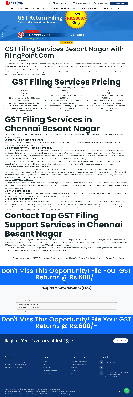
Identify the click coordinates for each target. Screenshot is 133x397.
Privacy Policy (47, 367)
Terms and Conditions (50, 371)
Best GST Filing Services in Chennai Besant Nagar (37, 64)
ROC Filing (74, 367)
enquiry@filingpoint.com (84, 3)
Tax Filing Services (85, 8)
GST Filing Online (66, 42)
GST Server (17, 137)
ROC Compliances (52, 8)
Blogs (73, 374)
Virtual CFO (39, 8)
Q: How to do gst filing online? (24, 301)
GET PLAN (24, 113)
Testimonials (108, 8)
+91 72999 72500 (102, 3)
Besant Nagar (71, 128)
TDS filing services (87, 248)
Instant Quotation (118, 3)
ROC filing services (102, 248)
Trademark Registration (79, 364)
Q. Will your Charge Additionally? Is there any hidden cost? (31, 311)
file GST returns (107, 193)
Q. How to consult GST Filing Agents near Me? (28, 304)
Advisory (74, 8)
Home (11, 8)
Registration (29, 8)
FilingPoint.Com (15, 389)
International (65, 8)
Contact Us (119, 8)
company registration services (40, 248)
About (45, 361)
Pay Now (66, 283)
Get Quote (119, 341)
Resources (97, 8)
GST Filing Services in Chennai (38, 134)
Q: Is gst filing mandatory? (24, 297)
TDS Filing (74, 371)
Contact (45, 364)
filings (44, 66)
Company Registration (79, 361)
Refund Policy (47, 374)
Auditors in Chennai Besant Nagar (25, 204)
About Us (19, 8)
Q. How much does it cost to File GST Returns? (28, 307)
